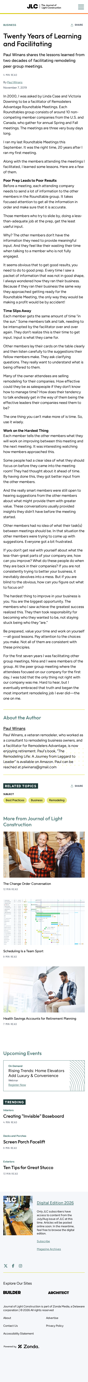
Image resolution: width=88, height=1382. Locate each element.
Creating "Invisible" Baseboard (33, 1116)
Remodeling (56, 800)
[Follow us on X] (5, 1265)
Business (9, 25)
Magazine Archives (49, 1249)
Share (79, 24)
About (7, 1318)
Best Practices (15, 800)
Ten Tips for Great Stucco (28, 1167)
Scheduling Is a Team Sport (23, 951)
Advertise (52, 1318)
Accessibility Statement (18, 1333)
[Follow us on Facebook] (13, 1265)
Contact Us (10, 1326)
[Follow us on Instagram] (20, 1265)
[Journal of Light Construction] (44, 6)
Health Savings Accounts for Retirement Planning (39, 1018)
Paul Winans (15, 82)
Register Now (17, 1085)
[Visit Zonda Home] (21, 1346)
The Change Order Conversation (27, 884)
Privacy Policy (54, 1326)
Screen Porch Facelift (24, 1142)
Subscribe (43, 1241)
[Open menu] (81, 7)
